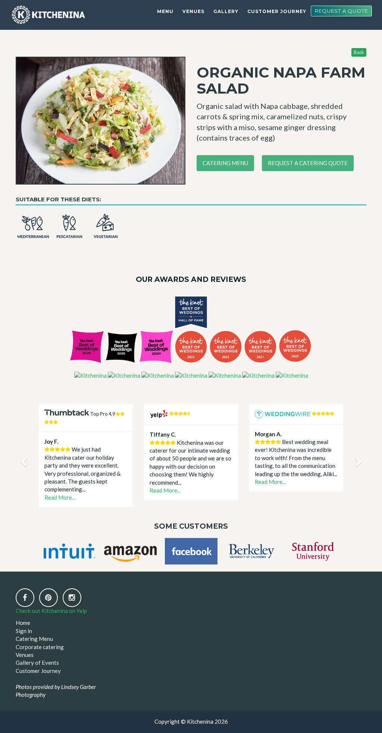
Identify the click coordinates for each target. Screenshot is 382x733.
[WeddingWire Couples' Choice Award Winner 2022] (225, 375)
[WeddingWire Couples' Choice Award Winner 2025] (124, 375)
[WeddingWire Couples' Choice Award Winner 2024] (157, 375)
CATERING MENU (225, 163)
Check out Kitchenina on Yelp (51, 610)
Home (23, 622)
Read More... (59, 497)
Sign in (24, 630)
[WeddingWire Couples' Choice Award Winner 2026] (90, 375)
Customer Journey (276, 11)
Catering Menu (34, 638)
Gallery (225, 11)
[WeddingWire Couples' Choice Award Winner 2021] (258, 375)
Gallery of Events (37, 662)
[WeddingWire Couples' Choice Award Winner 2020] (292, 375)
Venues (193, 11)
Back (359, 52)
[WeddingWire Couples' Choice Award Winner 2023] (191, 375)
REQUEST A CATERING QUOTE (308, 163)
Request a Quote (341, 11)
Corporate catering (40, 647)
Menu (165, 11)
